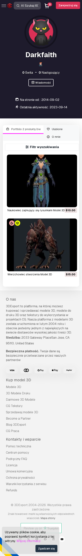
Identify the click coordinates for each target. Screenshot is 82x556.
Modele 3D (13, 387)
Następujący (49, 73)
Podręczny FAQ (16, 459)
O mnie (55, 137)
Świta (27, 73)
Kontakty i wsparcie (23, 439)
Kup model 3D (18, 379)
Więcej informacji (28, 541)
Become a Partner (18, 419)
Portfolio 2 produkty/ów (25, 129)
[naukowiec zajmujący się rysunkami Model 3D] (42, 181)
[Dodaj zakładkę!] (71, 202)
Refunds (11, 490)
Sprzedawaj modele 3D (22, 412)
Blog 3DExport (16, 425)
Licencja (11, 465)
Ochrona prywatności (20, 478)
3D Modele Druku (18, 393)
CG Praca (12, 431)
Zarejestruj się (68, 5)
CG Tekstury (14, 406)
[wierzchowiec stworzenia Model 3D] (42, 244)
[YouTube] (62, 540)
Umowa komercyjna (19, 471)
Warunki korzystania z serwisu (26, 484)
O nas (11, 299)
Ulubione (57, 129)
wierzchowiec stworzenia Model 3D (29, 274)
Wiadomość (43, 82)
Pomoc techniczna (18, 446)
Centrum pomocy (17, 453)
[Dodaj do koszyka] (63, 202)
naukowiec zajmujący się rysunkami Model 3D (36, 210)
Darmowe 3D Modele (20, 400)
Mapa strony (48, 518)
